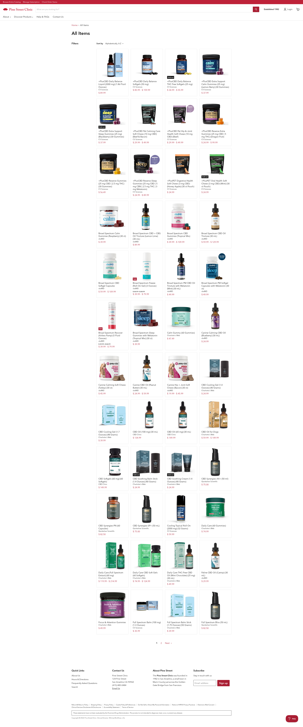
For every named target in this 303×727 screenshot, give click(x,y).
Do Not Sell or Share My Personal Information (153, 705)
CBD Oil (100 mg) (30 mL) (145, 431)
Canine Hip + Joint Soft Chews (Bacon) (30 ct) (178, 386)
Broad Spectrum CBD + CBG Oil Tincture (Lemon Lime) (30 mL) (147, 236)
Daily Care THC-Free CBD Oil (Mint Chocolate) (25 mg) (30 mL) (181, 575)
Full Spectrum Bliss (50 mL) (214, 622)
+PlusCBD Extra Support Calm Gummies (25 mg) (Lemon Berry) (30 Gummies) (215, 84)
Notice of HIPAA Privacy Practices (183, 705)
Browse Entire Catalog (12, 2)
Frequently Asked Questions (84, 683)
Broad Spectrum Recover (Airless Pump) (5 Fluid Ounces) (110, 335)
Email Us (116, 688)
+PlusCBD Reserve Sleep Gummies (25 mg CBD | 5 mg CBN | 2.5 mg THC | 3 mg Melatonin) (145, 185)
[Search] (256, 9)
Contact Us (58, 16)
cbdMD (101, 239)
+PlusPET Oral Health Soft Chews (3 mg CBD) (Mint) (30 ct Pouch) (215, 183)
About (6, 16)
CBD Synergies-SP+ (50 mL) (146, 525)
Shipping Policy (96, 705)
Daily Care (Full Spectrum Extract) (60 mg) (110, 574)
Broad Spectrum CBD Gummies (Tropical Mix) (178, 235)
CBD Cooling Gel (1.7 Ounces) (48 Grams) (109, 433)
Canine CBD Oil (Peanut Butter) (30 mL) (144, 386)
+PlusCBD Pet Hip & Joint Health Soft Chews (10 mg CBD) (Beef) (179, 134)
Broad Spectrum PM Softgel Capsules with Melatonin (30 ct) (215, 286)
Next (167, 643)
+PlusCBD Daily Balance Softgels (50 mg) (145, 83)
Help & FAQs (43, 16)
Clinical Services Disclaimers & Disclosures (86, 707)
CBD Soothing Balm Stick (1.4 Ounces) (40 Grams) (145, 480)
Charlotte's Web (173, 335)
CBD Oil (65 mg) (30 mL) (179, 431)
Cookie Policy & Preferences (125, 705)
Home (75, 25)
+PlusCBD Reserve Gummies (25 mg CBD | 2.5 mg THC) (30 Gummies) (112, 183)
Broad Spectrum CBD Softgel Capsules (108, 284)
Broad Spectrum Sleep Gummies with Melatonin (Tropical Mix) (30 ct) (145, 335)
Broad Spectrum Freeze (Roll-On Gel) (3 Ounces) (144, 284)
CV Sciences (103, 90)
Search (75, 687)
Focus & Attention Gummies (112, 622)
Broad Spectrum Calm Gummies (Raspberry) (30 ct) (112, 235)
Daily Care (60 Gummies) (213, 525)
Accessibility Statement (112, 707)
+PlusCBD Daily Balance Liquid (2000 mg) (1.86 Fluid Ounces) (112, 84)
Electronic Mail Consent (206, 705)
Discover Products (23, 16)
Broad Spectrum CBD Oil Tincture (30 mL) (213, 235)
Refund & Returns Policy (80, 705)
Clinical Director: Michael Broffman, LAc (111, 718)
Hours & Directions (80, 679)
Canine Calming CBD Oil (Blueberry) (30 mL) (213, 334)
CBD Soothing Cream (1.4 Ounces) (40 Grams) (179, 480)
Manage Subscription (31, 2)
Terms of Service (127, 707)
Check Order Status (49, 2)
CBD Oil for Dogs (209, 431)
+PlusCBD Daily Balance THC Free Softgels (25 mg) (179, 83)
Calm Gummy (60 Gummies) (181, 332)
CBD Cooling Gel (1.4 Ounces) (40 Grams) (212, 386)
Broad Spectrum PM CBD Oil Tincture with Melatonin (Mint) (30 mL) (181, 286)
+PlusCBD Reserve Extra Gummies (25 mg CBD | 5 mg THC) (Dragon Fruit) (213, 134)
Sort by (99, 43)
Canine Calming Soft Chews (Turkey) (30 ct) (112, 386)
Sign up (223, 683)
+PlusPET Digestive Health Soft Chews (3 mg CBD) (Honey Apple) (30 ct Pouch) (180, 183)
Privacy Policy (108, 705)
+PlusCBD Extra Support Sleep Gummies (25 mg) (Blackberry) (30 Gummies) (111, 134)
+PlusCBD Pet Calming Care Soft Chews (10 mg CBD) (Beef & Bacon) (146, 134)
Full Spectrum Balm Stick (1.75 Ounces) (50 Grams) (179, 624)
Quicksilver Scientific (209, 481)
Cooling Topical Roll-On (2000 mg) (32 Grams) (179, 527)
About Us (76, 675)
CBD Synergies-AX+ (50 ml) (214, 478)
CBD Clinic (137, 435)
